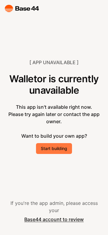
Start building (54, 148)
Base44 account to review (54, 219)
